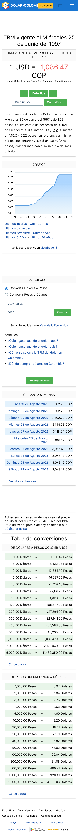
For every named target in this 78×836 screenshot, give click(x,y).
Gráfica (60, 810)
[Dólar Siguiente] (53, 93)
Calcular (62, 312)
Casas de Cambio (12, 815)
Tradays (11, 822)
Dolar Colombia (17, 829)
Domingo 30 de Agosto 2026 (27, 411)
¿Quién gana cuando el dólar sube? (33, 341)
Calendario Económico (53, 325)
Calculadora (17, 664)
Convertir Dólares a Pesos (28, 288)
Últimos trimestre (17, 228)
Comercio (46, 5)
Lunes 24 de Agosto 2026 (30, 456)
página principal (16, 528)
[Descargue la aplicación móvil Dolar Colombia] (37, 829)
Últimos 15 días (16, 224)
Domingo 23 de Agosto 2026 (27, 462)
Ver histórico (55, 102)
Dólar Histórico (26, 810)
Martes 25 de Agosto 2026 (29, 449)
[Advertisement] (39, 20)
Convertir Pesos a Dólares (28, 294)
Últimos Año (42, 233)
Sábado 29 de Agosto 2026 (29, 418)
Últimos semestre (17, 233)
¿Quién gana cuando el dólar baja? (32, 346)
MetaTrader (58, 822)
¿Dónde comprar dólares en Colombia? (36, 364)
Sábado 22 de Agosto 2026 (29, 469)
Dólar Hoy (38, 93)
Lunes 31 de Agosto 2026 (30, 404)
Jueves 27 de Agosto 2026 (29, 431)
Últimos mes (39, 224)
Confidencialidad (51, 815)
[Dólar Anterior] (24, 93)
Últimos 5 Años (16, 237)
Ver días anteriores (22, 481)
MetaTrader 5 (49, 247)
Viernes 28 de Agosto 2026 (29, 424)
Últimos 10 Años (41, 237)
